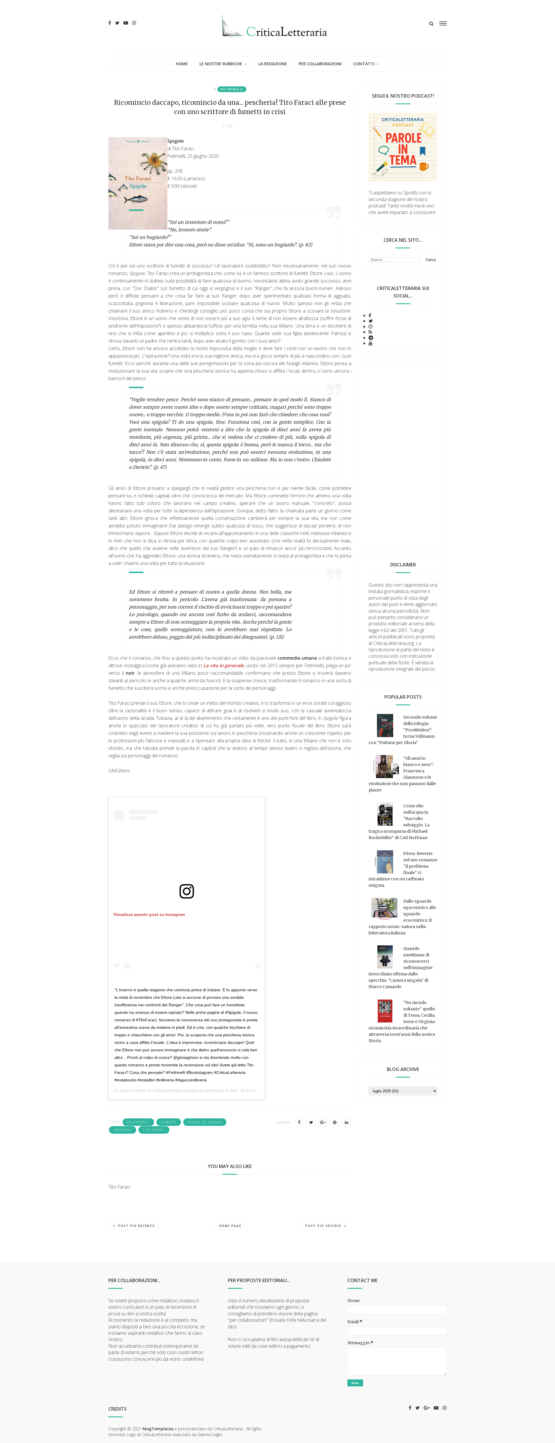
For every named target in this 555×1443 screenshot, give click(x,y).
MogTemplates (158, 1428)
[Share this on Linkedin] (346, 1122)
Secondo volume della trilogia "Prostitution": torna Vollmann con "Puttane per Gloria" (403, 730)
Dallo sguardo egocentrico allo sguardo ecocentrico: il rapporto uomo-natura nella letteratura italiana (402, 917)
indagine (122, 1130)
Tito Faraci (154, 1130)
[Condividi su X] (311, 1122)
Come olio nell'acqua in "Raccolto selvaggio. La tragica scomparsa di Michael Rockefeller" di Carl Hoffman (399, 821)
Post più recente (136, 1226)
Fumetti (169, 1122)
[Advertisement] (403, 453)
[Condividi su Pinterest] (334, 1122)
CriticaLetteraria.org (171, 1090)
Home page (230, 1226)
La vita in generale (223, 665)
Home (182, 63)
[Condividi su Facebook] (299, 1122)
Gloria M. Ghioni (205, 1122)
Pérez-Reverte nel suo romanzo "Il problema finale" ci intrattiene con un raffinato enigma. (403, 869)
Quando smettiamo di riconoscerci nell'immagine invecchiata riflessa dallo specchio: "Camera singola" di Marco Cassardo (400, 967)
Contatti (364, 63)
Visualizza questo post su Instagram (149, 914)
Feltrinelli (231, 89)
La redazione (272, 63)
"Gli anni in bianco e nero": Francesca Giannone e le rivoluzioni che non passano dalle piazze (402, 774)
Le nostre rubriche (220, 63)
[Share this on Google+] (323, 1122)
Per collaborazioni (320, 63)
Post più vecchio (323, 1226)
